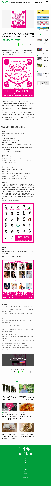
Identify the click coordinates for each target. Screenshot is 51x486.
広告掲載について (22, 475)
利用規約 (27, 475)
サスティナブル (17, 40)
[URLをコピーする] (30, 44)
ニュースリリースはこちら (15, 475)
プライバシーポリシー (33, 475)
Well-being (35, 2)
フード (12, 40)
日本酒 (4, 40)
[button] (6, 44)
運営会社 (38, 475)
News (25, 473)
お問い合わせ (8, 475)
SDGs (40, 2)
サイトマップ (43, 475)
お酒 (8, 40)
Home (3, 8)
